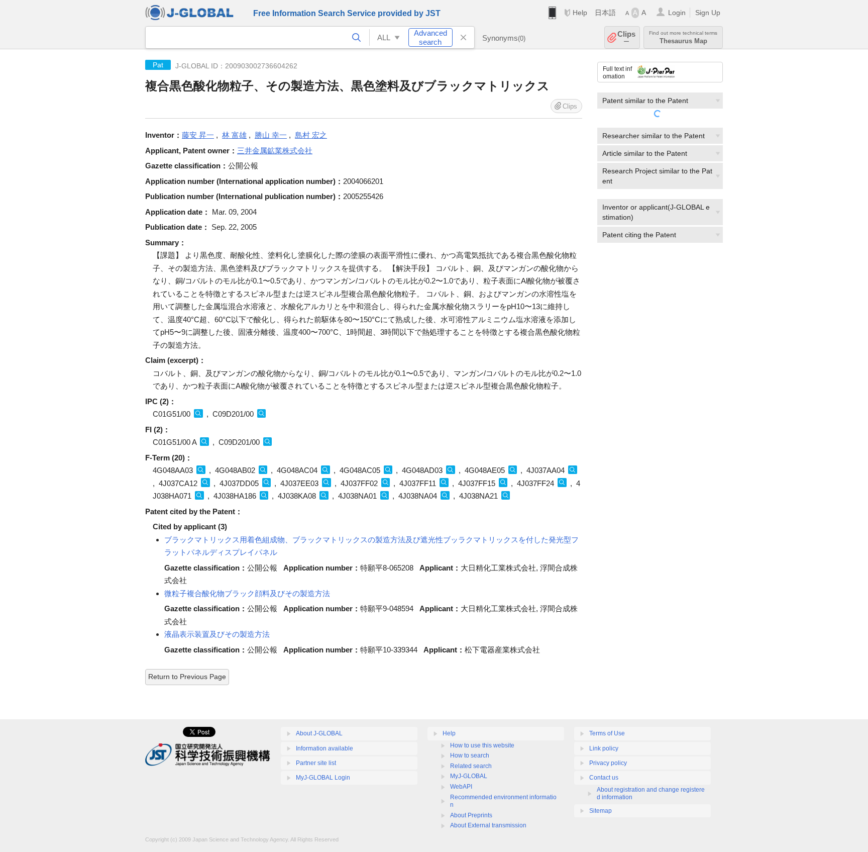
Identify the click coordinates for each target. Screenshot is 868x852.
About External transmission (488, 825)
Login (677, 13)
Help (580, 13)
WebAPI (461, 786)
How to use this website (482, 745)
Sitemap (600, 810)
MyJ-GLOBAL (468, 776)
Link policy (603, 748)
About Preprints (471, 815)
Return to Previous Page (187, 677)
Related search (471, 766)
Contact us (603, 777)
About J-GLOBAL (319, 733)
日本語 (605, 13)
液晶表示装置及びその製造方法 (217, 634)
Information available (324, 748)
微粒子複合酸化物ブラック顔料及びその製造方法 (247, 593)
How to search (469, 755)
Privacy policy (608, 763)
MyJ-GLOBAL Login (323, 777)
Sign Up (707, 13)
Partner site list (316, 763)
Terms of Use (607, 733)
